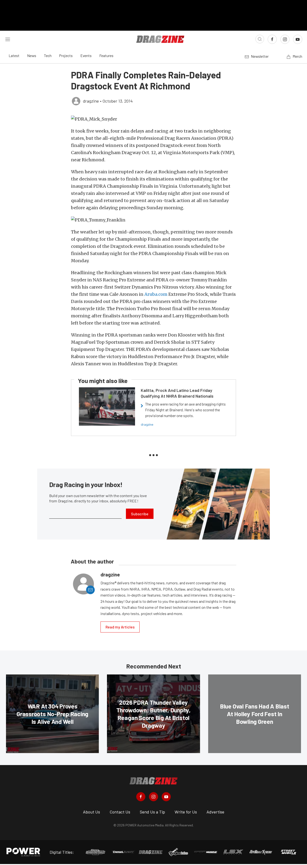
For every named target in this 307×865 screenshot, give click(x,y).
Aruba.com (155, 294)
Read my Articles (120, 627)
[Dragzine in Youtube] (166, 796)
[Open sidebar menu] (8, 39)
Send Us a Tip (152, 811)
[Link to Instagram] (284, 39)
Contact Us (120, 811)
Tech (48, 55)
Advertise (215, 811)
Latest (14, 55)
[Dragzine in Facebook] (140, 796)
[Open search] (259, 39)
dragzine (147, 424)
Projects (66, 55)
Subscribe (139, 513)
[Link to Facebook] (272, 39)
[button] (153, 119)
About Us (91, 811)
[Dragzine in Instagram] (153, 796)
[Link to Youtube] (297, 39)
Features (106, 55)
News (31, 55)
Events (86, 55)
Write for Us (186, 811)
